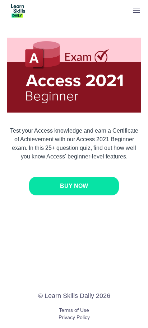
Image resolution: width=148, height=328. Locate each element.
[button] (136, 11)
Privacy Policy (74, 317)
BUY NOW (74, 186)
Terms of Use (74, 310)
